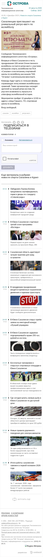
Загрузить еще (23, 499)
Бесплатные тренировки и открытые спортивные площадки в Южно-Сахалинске (25, 365)
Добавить (8, 167)
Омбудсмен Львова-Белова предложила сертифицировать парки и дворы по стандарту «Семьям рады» (24, 193)
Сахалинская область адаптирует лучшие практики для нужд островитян (25, 255)
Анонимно (9, 140)
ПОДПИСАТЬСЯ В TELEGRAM (16, 127)
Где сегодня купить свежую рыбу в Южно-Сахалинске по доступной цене (25, 400)
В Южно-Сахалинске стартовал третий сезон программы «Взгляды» (24, 224)
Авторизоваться (25, 140)
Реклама (5, 513)
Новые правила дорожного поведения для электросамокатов (25, 431)
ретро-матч (26, 113)
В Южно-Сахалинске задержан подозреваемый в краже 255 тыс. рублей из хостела (25, 335)
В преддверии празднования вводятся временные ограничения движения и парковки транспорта (25, 290)
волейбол (15, 113)
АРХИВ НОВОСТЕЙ (9, 516)
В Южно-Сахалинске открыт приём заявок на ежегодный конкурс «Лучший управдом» (25, 322)
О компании (17, 513)
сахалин (6, 113)
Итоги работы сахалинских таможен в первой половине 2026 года (25, 465)
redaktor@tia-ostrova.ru (9, 523)
